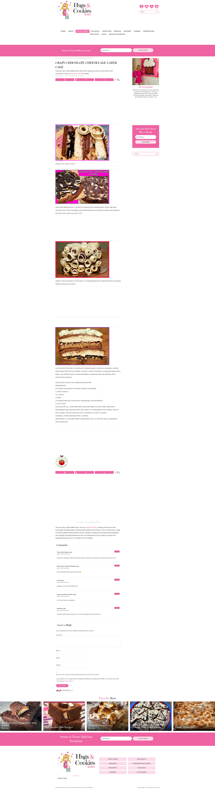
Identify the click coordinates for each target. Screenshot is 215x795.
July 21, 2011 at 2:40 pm (63, 582)
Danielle (59, 608)
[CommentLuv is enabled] (65, 691)
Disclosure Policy (76, 73)
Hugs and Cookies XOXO (74, 10)
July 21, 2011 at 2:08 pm (63, 568)
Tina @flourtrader (63, 552)
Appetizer (113, 759)
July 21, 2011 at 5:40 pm (63, 610)
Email (58, 658)
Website (58, 665)
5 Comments (80, 75)
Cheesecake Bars (141, 763)
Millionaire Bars (182, 727)
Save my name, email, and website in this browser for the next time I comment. (77, 674)
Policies (157, 787)
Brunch (113, 763)
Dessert (97, 522)
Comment (59, 635)
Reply (117, 551)
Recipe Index (150, 787)
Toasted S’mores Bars (54, 725)
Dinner (112, 772)
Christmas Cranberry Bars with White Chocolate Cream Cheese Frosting (104, 726)
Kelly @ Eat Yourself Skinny (66, 566)
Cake (85, 522)
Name (58, 650)
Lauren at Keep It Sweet (65, 594)
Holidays (141, 759)
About (143, 787)
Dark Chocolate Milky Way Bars (15, 727)
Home (139, 787)
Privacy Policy (68, 681)
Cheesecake (91, 522)
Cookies (142, 768)
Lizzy (58, 580)
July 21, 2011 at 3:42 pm (63, 596)
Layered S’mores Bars (141, 727)
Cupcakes (142, 772)
